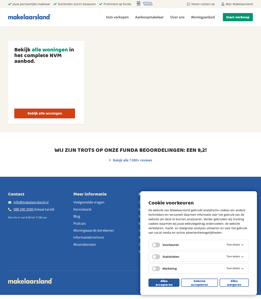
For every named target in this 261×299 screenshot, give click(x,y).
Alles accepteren (164, 283)
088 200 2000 (23, 209)
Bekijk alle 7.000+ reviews (132, 160)
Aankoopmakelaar (149, 17)
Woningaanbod (203, 17)
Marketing (170, 268)
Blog (76, 216)
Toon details (233, 244)
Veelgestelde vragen (88, 202)
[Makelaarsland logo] (29, 17)
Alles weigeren (234, 283)
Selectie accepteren (199, 283)
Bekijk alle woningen (45, 113)
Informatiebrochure (88, 237)
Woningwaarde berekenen (93, 230)
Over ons (177, 17)
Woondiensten (84, 244)
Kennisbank (82, 209)
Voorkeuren (171, 245)
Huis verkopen (117, 17)
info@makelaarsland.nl (31, 202)
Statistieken (171, 257)
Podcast (79, 223)
